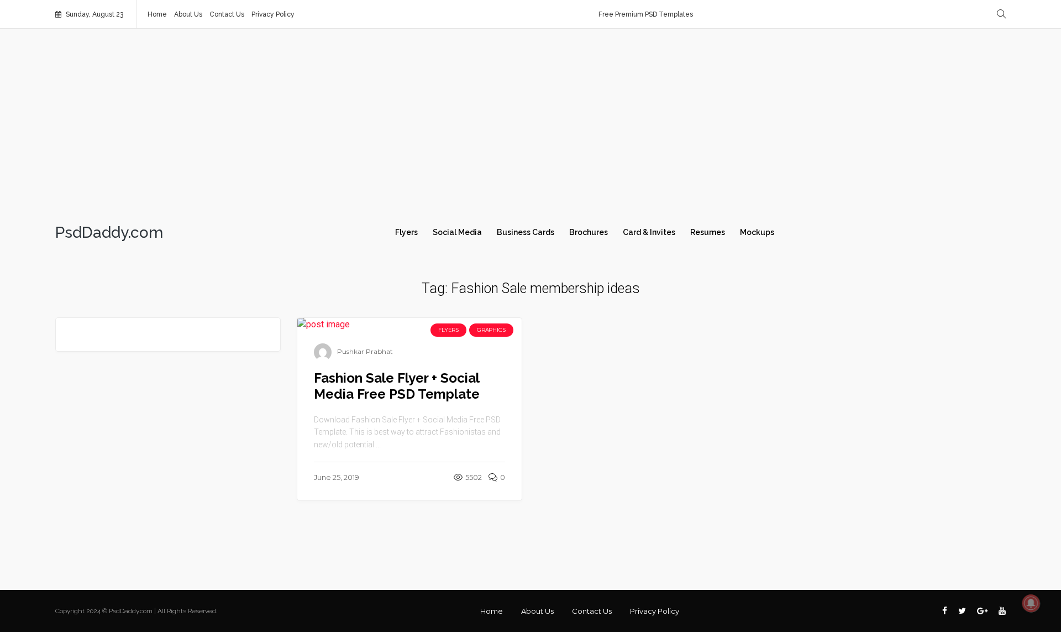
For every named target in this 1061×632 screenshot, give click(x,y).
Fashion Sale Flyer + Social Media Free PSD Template (397, 386)
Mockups (757, 232)
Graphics (491, 329)
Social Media (457, 232)
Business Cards (525, 232)
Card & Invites (649, 232)
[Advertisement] (530, 122)
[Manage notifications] (1031, 603)
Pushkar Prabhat (365, 351)
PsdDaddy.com (109, 233)
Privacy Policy (273, 14)
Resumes (707, 232)
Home (157, 14)
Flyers (406, 232)
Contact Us (226, 14)
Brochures (588, 232)
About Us (188, 14)
